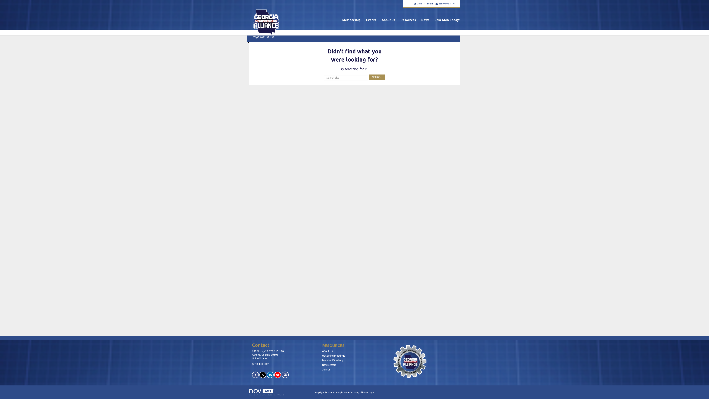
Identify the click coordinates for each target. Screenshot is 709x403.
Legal (371, 392)
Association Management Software (266, 395)
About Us (388, 20)
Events (371, 20)
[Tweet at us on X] (262, 375)
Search (377, 77)
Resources (408, 20)
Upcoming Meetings (333, 355)
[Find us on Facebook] (255, 375)
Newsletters (329, 364)
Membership (351, 20)
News (425, 20)
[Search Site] (454, 4)
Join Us (326, 369)
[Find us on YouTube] (277, 375)
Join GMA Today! (447, 20)
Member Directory (332, 360)
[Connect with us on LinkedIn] (270, 375)
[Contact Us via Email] (285, 375)
